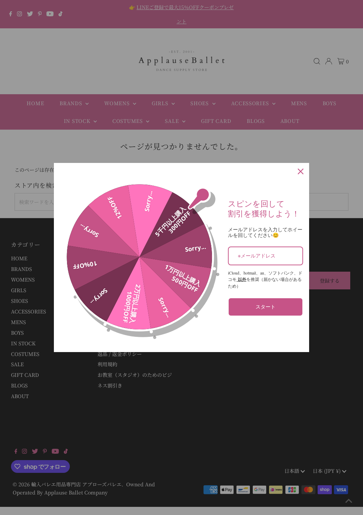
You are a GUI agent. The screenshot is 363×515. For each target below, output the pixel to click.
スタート (265, 306)
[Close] (300, 171)
